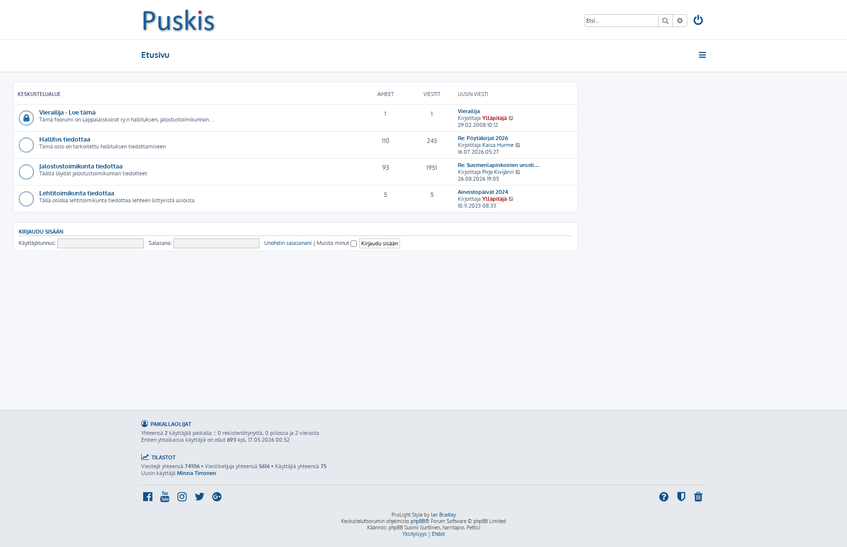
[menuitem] (699, 21)
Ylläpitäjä (494, 118)
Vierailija (469, 111)
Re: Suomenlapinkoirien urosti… (498, 165)
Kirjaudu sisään (41, 231)
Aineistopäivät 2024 (483, 192)
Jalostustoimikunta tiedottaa (81, 166)
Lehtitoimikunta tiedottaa (76, 193)
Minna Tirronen (196, 473)
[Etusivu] (178, 19)
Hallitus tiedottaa (64, 139)
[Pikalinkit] (703, 55)
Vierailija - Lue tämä (67, 112)
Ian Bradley (443, 515)
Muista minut (333, 242)
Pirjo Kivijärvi (498, 171)
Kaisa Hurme (498, 145)
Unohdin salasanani (288, 242)
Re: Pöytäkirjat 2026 (483, 138)
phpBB (418, 521)
